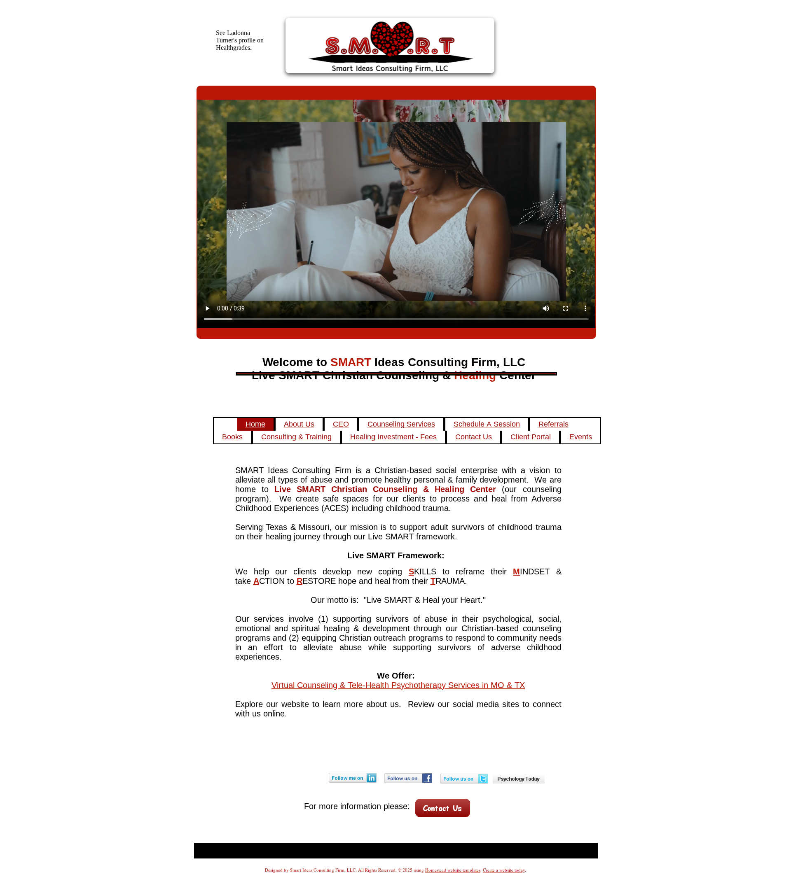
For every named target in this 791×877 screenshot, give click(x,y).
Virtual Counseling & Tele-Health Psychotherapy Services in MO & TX (398, 685)
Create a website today (504, 870)
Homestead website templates (452, 870)
